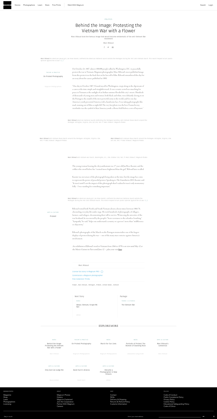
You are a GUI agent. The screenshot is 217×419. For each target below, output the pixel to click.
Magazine (7, 395)
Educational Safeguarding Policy (176, 404)
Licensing (7, 404)
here (120, 249)
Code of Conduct (170, 395)
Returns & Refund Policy (120, 402)
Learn (40, 5)
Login (211, 5)
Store (47, 5)
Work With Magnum (76, 5)
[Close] (214, 416)
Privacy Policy (169, 400)
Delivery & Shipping (118, 400)
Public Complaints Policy (173, 397)
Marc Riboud (108, 43)
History (60, 397)
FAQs (112, 397)
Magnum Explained (64, 400)
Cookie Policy (169, 402)
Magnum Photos (63, 395)
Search (203, 5)
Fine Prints (56, 5)
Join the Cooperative (65, 402)
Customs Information (118, 404)
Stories (17, 5)
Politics (108, 19)
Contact (113, 395)
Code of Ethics (169, 406)
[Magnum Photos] (7, 5)
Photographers (29, 5)
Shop (5, 397)
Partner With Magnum (65, 404)
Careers (60, 406)
